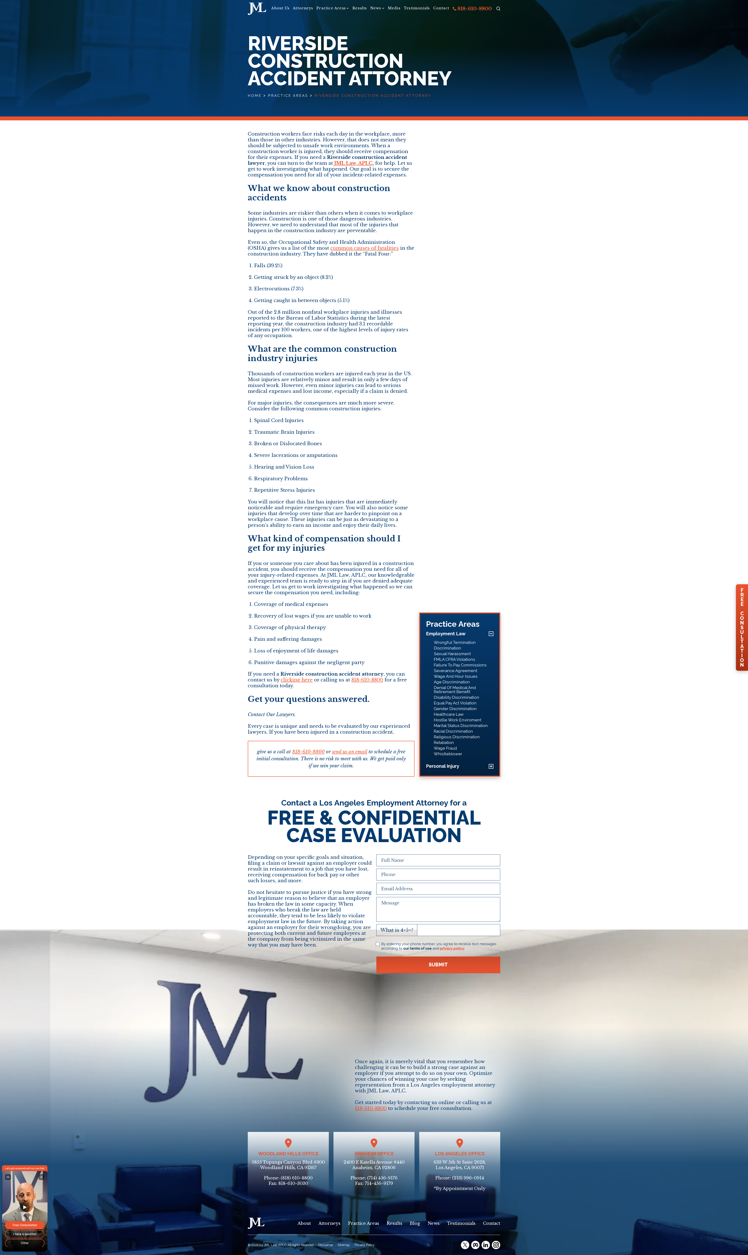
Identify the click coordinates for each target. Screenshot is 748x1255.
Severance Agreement (455, 671)
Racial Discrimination (453, 731)
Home (255, 95)
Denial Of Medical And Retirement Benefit (455, 690)
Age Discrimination (452, 682)
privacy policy (452, 948)
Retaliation (444, 742)
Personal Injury (442, 766)
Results (359, 8)
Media (394, 8)
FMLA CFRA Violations (454, 659)
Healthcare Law (449, 714)
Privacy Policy (365, 1245)
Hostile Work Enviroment (457, 720)
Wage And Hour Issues (455, 676)
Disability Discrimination (456, 697)
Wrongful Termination (455, 642)
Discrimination (447, 648)
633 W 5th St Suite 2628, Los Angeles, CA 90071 (460, 1165)
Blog (415, 1223)
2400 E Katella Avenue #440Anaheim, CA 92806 (374, 1165)
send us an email (349, 751)
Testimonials (417, 8)
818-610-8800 (474, 8)
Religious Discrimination (457, 737)
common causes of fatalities (364, 248)
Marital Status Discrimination (461, 726)
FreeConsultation (742, 627)
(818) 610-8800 (297, 1178)
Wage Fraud (445, 748)
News (375, 8)
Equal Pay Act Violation (455, 703)
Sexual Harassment (452, 654)
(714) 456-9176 (382, 1178)
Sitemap (344, 1245)
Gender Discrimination (455, 709)
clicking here (297, 680)
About (304, 1223)
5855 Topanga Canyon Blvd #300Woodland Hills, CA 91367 (288, 1165)
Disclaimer (325, 1245)
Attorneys (303, 8)
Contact (441, 8)
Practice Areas (331, 8)
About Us (280, 8)
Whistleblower (448, 754)
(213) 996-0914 (468, 1178)
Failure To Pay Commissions (460, 665)
